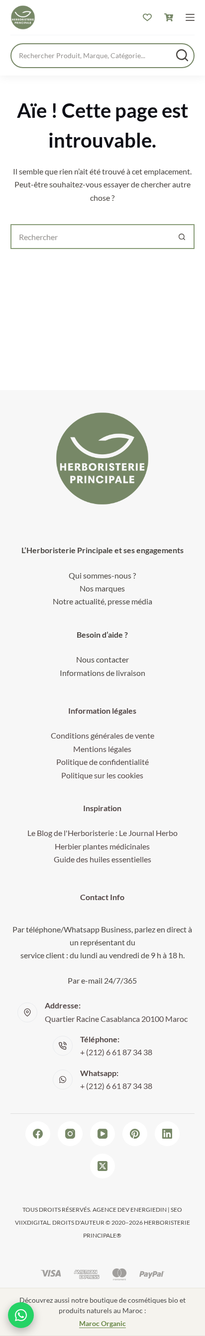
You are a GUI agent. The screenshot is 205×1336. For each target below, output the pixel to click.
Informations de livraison (102, 672)
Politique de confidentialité (102, 761)
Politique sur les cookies (102, 775)
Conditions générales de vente (102, 735)
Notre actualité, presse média (102, 601)
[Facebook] (37, 1133)
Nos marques (102, 588)
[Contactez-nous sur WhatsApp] (21, 1315)
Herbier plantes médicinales (102, 846)
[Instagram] (70, 1133)
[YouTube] (102, 1133)
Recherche (182, 55)
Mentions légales (102, 748)
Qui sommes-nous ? (102, 575)
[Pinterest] (134, 1133)
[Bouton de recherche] (182, 236)
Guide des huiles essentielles (102, 859)
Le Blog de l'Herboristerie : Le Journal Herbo (102, 832)
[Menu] (190, 17)
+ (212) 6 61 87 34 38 (116, 1052)
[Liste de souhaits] (147, 17)
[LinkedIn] (167, 1133)
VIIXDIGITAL (32, 1222)
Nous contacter (102, 659)
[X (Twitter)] (102, 1166)
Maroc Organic (102, 1324)
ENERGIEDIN (148, 1209)
